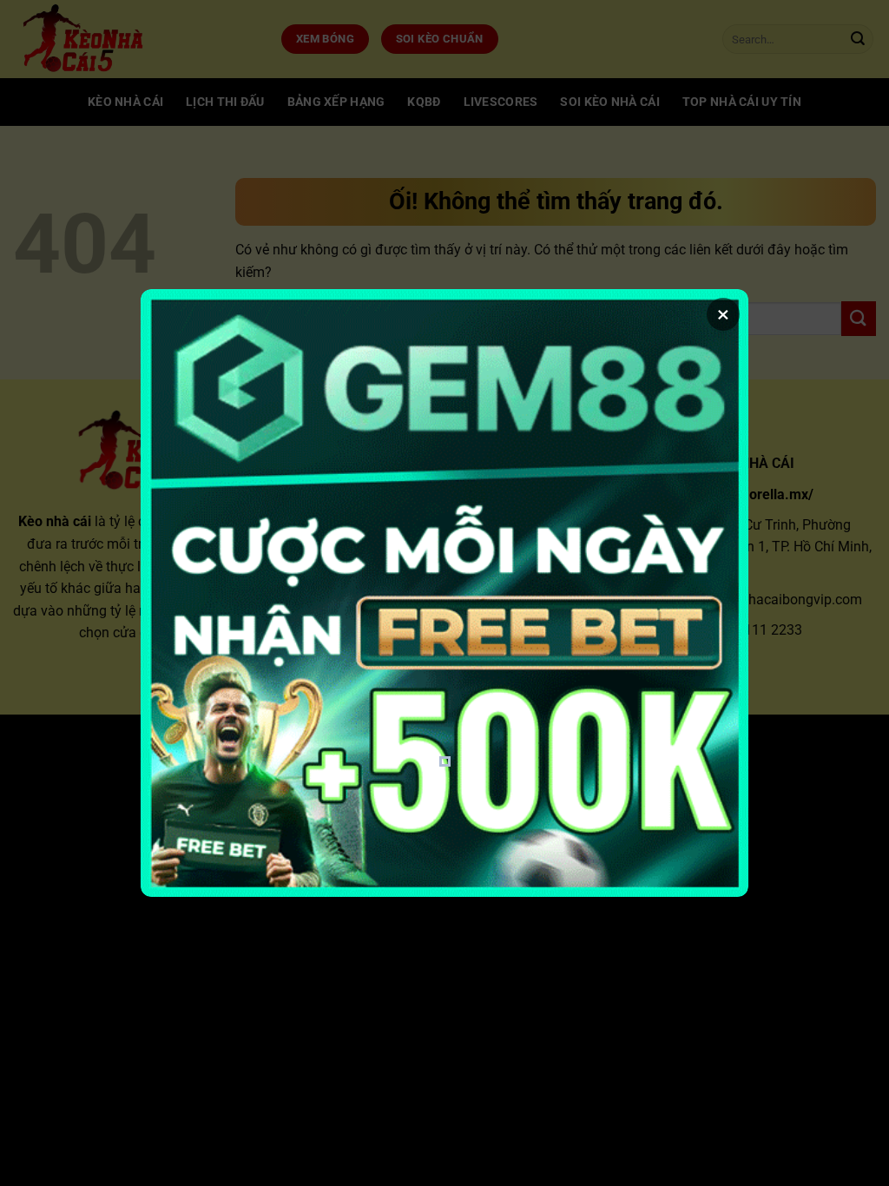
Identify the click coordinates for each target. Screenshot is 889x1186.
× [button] (723, 314)
